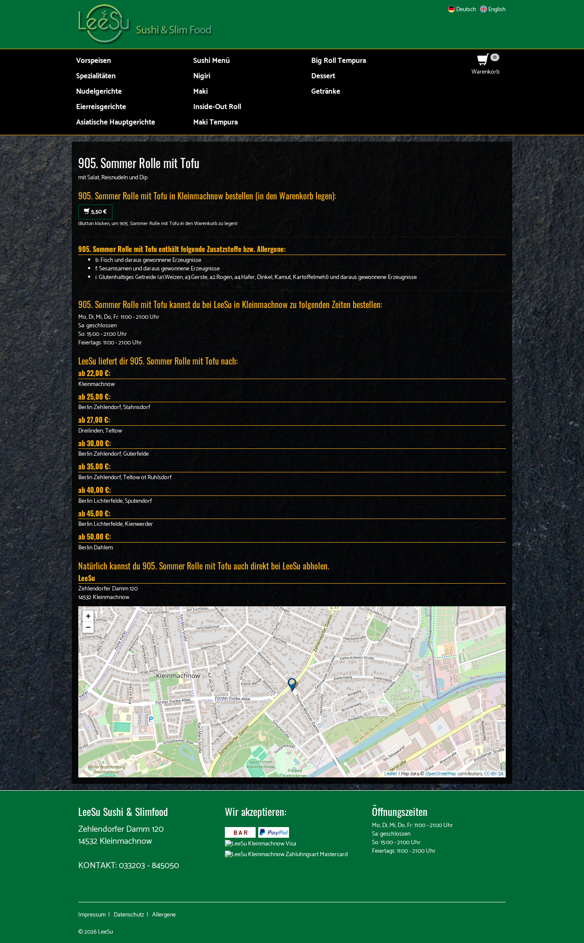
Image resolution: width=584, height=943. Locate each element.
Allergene (164, 915)
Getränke (325, 92)
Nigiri (201, 76)
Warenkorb (485, 68)
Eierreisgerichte (101, 107)
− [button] (88, 627)
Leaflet (390, 774)
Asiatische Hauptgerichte (115, 122)
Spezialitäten (96, 76)
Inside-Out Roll (217, 107)
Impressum (92, 915)
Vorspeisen (93, 61)
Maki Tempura (215, 122)
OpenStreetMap (440, 774)
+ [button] (88, 615)
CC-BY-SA (494, 774)
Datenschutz (129, 915)
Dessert (323, 76)
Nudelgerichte (99, 92)
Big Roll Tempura (338, 61)
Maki (200, 92)
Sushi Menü (211, 61)
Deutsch (465, 10)
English (496, 10)
